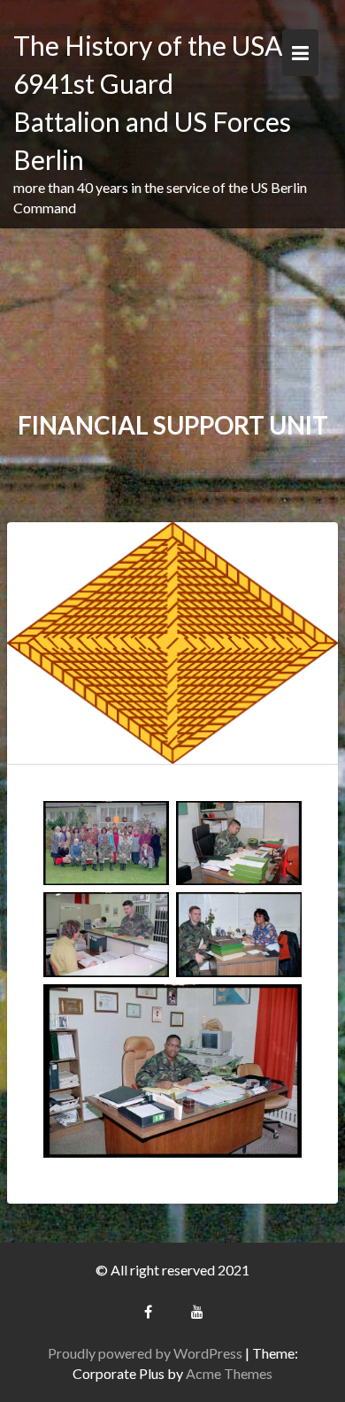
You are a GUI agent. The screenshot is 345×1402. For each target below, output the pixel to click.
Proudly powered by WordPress (145, 1352)
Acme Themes (229, 1373)
